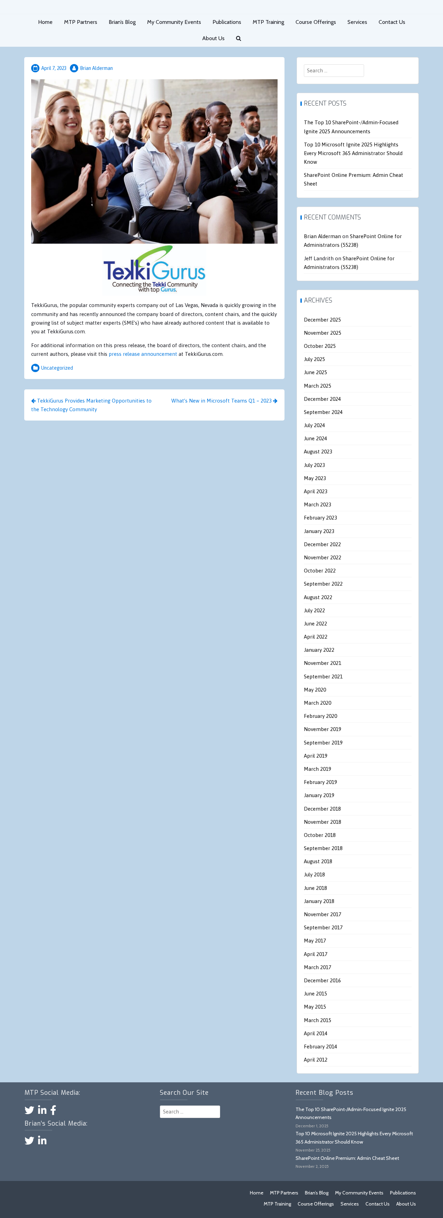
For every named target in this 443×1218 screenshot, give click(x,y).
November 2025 (322, 333)
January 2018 (319, 901)
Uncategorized (57, 368)
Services (357, 22)
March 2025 (317, 386)
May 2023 (315, 478)
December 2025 (322, 320)
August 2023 (318, 451)
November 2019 (322, 729)
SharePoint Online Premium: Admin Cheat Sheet (347, 1158)
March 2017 (317, 967)
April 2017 (315, 954)
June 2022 (315, 623)
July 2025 (314, 359)
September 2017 (323, 927)
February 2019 (320, 782)
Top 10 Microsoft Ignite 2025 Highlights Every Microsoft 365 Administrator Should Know (353, 153)
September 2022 (323, 584)
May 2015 (315, 1007)
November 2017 (322, 914)
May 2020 (315, 690)
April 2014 (315, 1033)
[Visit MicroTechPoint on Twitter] (29, 1112)
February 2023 (320, 518)
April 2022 (315, 637)
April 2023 (315, 491)
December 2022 (322, 544)
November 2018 (322, 822)
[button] (238, 38)
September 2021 (323, 676)
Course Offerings (316, 22)
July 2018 (314, 874)
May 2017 (315, 941)
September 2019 (323, 743)
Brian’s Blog (122, 22)
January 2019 (319, 795)
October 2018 (320, 835)
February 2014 (320, 1046)
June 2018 (315, 888)
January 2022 (319, 650)
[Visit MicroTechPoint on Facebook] (53, 1112)
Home (45, 22)
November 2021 (322, 663)
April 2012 (315, 1060)
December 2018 (322, 809)
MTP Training (268, 22)
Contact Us (392, 22)
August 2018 (318, 861)
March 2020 (317, 703)
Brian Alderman (96, 68)
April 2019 (315, 756)
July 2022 (314, 610)
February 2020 (320, 716)
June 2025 (315, 372)
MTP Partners (80, 22)
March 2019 (317, 769)
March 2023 (317, 504)
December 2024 (322, 399)
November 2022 (322, 557)
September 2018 (323, 848)
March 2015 (317, 1020)
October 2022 (320, 571)
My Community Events (174, 22)
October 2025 (320, 346)
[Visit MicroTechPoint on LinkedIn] (42, 1112)
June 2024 (315, 438)
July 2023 (314, 465)
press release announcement (142, 354)
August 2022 (318, 597)
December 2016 (322, 980)
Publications (227, 22)
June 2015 (315, 993)
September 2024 (323, 412)
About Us (213, 38)
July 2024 (314, 425)
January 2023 (319, 531)
